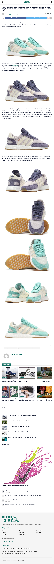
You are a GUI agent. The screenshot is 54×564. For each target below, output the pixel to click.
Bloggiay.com (7, 560)
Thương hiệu (22, 534)
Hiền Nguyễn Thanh (10, 14)
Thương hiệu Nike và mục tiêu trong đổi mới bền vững (15, 485)
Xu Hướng (38, 532)
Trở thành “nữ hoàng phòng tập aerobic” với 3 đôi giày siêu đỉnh (19, 491)
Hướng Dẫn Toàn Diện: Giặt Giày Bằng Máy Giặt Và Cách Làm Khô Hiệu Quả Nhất (27, 400)
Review (20, 530)
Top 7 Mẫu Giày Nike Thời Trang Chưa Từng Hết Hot (20, 426)
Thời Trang (21, 532)
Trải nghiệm (39, 530)
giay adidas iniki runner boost (25, 348)
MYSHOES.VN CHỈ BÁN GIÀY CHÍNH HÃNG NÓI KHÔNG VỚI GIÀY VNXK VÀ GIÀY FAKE (23, 495)
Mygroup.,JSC (21, 560)
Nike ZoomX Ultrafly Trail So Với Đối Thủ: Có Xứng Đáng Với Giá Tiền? (44, 381)
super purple (36, 348)
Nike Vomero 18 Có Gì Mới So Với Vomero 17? (18, 431)
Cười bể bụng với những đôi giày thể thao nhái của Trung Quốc (19, 499)
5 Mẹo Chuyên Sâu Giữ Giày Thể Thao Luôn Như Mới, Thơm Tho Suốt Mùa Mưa (26, 420)
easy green (7, 348)
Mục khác (4, 534)
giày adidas (29, 25)
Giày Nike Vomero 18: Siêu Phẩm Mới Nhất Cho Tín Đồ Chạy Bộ (22, 437)
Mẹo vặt (4, 532)
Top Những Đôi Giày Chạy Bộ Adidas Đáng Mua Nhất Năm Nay (9, 381)
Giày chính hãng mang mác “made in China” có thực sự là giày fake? (20, 504)
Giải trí (19, 14)
